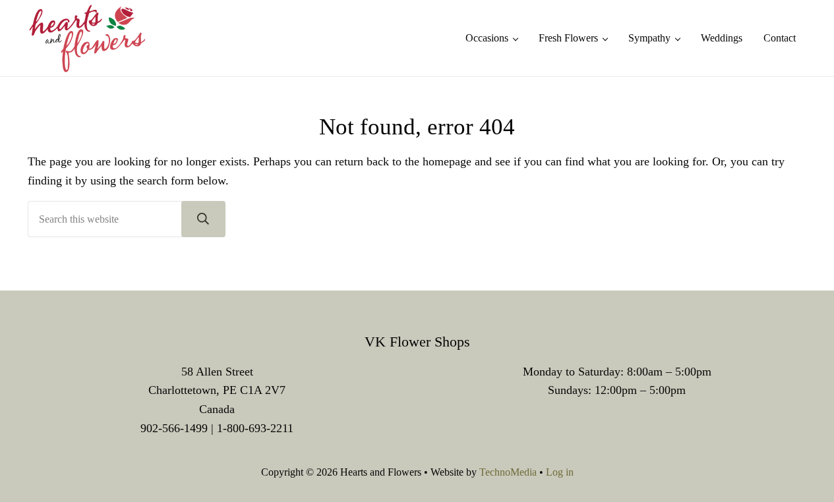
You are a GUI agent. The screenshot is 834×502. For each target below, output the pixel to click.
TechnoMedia (508, 472)
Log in (560, 472)
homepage (447, 161)
